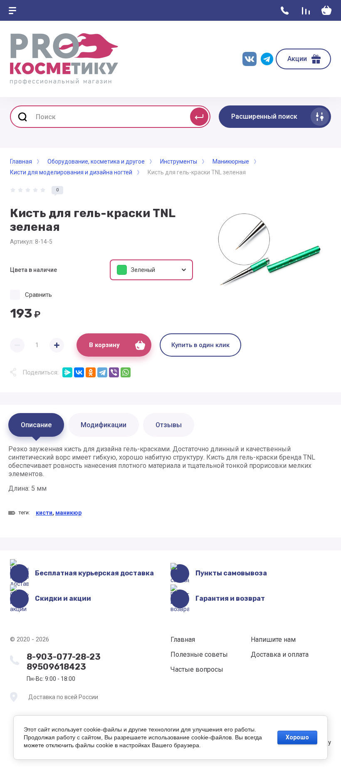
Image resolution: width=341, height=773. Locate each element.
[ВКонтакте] (79, 372)
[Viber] (114, 372)
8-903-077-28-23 (64, 657)
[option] (266, 251)
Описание (36, 425)
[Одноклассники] (91, 372)
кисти (44, 512)
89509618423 (56, 667)
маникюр (68, 512)
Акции (297, 59)
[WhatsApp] (126, 372)
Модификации (103, 425)
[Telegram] (102, 372)
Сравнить (38, 294)
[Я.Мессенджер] (67, 372)
